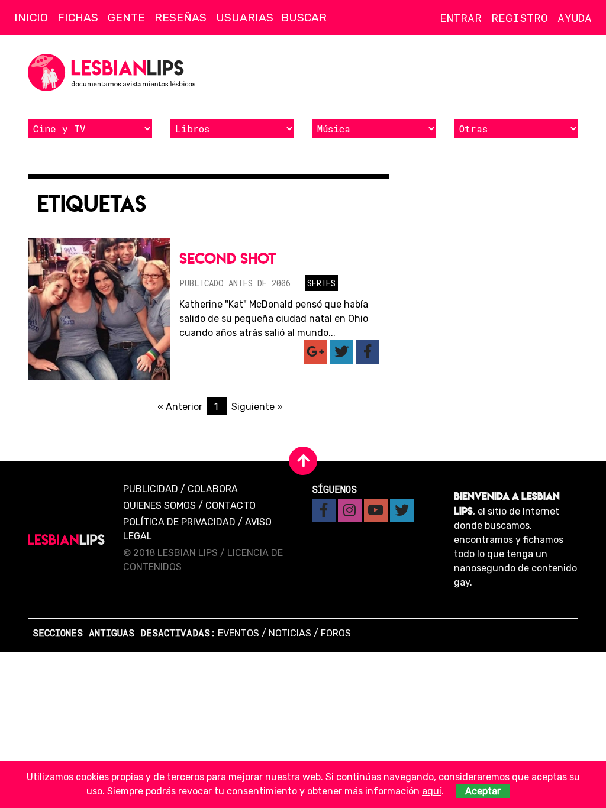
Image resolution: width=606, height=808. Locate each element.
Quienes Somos (159, 505)
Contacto (230, 505)
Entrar (461, 17)
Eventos (238, 633)
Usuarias (244, 17)
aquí (431, 791)
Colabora (213, 489)
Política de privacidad (179, 522)
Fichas (77, 17)
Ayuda (574, 17)
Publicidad (150, 489)
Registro (519, 17)
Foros (336, 633)
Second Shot (227, 258)
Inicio (31, 17)
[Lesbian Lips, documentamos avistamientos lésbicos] (113, 72)
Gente (126, 17)
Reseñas (180, 17)
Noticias (290, 633)
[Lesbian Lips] (66, 539)
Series (321, 283)
